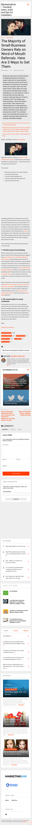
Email (18, 459)
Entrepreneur (21, 139)
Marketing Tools (10, 717)
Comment (5, 444)
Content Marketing (11, 689)
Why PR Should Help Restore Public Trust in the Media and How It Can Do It (15, 722)
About (7, 800)
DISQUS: (20, 429)
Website (5, 466)
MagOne (25, 821)
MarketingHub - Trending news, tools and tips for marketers (8, 9)
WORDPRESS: (5, 429)
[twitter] (6, 814)
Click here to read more (7, 327)
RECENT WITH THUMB (10, 585)
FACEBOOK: (13, 429)
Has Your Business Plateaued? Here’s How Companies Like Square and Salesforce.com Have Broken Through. (8, 416)
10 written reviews (6, 274)
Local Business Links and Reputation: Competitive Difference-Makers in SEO (17, 602)
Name (5, 459)
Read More (21, 705)
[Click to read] (16, 398)
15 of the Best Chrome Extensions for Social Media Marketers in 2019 (18, 621)
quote (25, 231)
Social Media (13, 591)
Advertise (14, 800)
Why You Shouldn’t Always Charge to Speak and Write (25, 413)
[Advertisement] (16, 201)
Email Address (7, 491)
